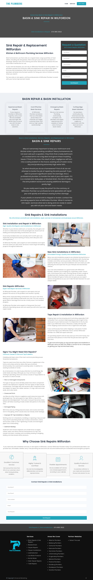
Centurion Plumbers (55, 546)
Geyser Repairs (33, 547)
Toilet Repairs (32, 564)
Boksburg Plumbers (55, 543)
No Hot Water (32, 558)
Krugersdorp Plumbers (56, 556)
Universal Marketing (20, 578)
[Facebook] (86, 578)
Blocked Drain (32, 545)
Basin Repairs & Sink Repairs (34, 541)
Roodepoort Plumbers (56, 567)
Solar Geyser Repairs (35, 561)
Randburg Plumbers (55, 564)
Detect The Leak (75, 540)
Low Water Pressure (34, 555)
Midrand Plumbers (55, 559)
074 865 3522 (56, 32)
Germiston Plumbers (55, 551)
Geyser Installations (34, 550)
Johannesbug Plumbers (56, 554)
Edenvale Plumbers (55, 548)
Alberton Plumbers (55, 540)
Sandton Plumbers (55, 570)
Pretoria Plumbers (54, 562)
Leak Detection (33, 553)
